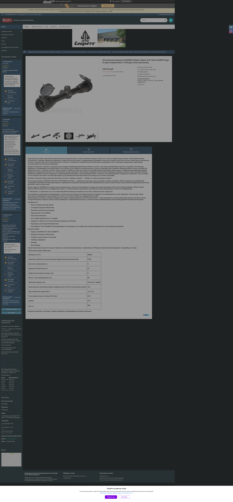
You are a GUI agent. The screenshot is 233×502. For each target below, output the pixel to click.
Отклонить (124, 497)
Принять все (111, 497)
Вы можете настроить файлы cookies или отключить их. (116, 493)
